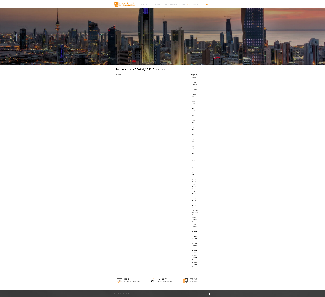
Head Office (194, 281)
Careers (182, 4)
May (193, 136)
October (194, 217)
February (194, 82)
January (194, 77)
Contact (195, 4)
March (193, 96)
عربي (206, 4)
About (148, 4)
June (193, 160)
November (194, 226)
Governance (156, 4)
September (195, 207)
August (194, 179)
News (188, 4)
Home (142, 4)
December (194, 252)
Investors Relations (170, 4)
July (193, 170)
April (193, 122)
